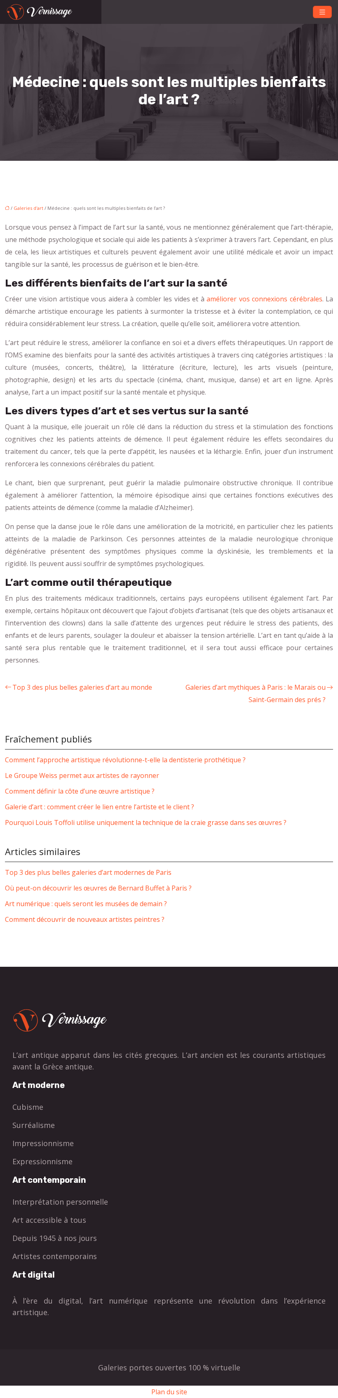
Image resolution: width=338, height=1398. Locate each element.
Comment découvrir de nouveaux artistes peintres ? (84, 919)
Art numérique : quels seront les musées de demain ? (86, 903)
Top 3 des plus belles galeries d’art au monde (82, 687)
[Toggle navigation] (322, 12)
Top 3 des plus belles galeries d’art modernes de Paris (88, 872)
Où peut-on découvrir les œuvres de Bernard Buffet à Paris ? (98, 888)
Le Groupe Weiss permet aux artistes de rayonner (82, 775)
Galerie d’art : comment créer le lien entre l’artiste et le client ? (99, 806)
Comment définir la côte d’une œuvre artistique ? (80, 791)
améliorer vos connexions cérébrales (264, 298)
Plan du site (169, 1391)
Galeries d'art (28, 208)
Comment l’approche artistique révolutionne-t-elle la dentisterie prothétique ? (125, 759)
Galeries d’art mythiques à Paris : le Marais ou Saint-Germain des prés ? (255, 693)
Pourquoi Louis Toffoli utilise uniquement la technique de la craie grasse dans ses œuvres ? (145, 822)
